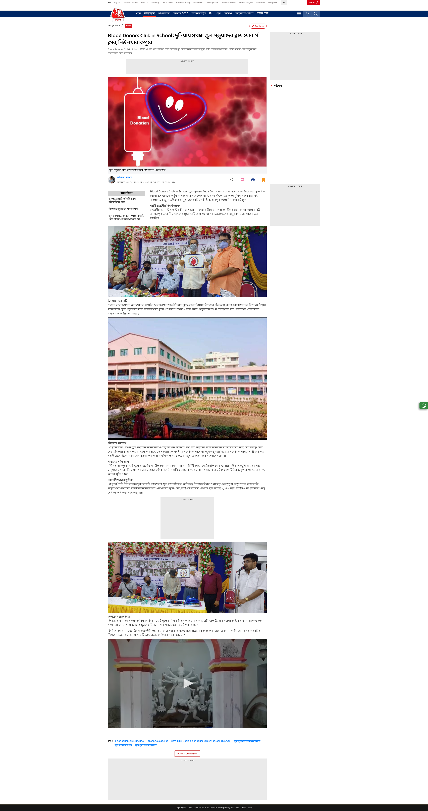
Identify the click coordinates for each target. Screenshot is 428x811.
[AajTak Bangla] (118, 14)
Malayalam (272, 3)
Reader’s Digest (246, 3)
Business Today (183, 3)
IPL (211, 13)
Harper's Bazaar (229, 3)
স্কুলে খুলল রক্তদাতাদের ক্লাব (145, 745)
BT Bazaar (197, 3)
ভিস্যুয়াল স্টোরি (244, 13)
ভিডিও (228, 13)
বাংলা (109, 3)
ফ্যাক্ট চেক (262, 13)
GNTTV (144, 3)
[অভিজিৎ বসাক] (111, 179)
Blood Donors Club (158, 741)
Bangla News (114, 26)
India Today (168, 3)
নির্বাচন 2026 (180, 13)
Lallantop (155, 3)
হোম (138, 13)
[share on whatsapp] (423, 405)
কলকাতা (149, 13)
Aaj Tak (117, 3)
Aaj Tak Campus (131, 3)
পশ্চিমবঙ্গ (164, 13)
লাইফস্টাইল (199, 13)
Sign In (311, 2)
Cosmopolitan (212, 3)
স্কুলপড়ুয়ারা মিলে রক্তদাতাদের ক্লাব (247, 741)
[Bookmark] (263, 181)
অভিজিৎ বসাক (124, 178)
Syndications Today (243, 807)
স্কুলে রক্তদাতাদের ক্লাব (123, 745)
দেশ (219, 13)
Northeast (260, 3)
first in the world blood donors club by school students (200, 741)
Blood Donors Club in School (130, 741)
